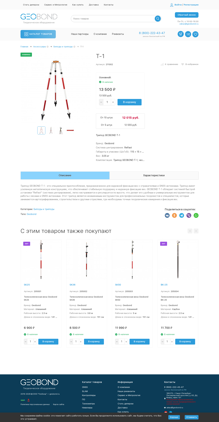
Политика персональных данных (35, 404)
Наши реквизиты (126, 391)
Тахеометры (88, 403)
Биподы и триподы (63, 46)
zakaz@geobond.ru (188, 24)
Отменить (191, 417)
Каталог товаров (40, 34)
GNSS (85, 387)
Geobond (31, 214)
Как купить (78, 5)
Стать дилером (31, 5)
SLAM (85, 391)
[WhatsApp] (196, 215)
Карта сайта (58, 404)
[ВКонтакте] (167, 215)
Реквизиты (118, 34)
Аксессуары (39, 46)
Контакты (109, 5)
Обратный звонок (187, 15)
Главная (24, 46)
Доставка (94, 5)
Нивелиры (87, 407)
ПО (83, 399)
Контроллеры (89, 395)
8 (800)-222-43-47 (152, 33)
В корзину (129, 102)
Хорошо (174, 417)
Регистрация (191, 5)
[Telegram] (181, 215)
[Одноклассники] (174, 215)
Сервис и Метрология (55, 5)
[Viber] (188, 215)
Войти (178, 5)
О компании (100, 34)
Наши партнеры (79, 34)
